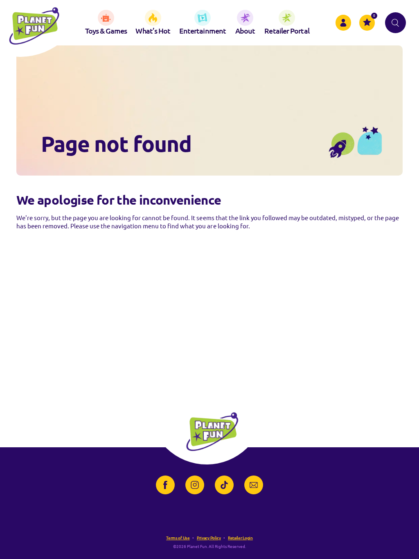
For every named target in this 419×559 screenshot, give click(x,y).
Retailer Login (240, 538)
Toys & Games (106, 31)
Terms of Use (177, 538)
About (245, 31)
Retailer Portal (286, 31)
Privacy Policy (209, 538)
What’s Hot (152, 31)
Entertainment (202, 31)
